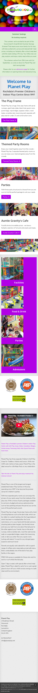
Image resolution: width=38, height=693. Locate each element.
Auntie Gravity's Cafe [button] (10, 233)
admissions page (21, 69)
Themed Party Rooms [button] (10, 161)
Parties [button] (5, 197)
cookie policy (19, 687)
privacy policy (15, 689)
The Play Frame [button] (8, 120)
